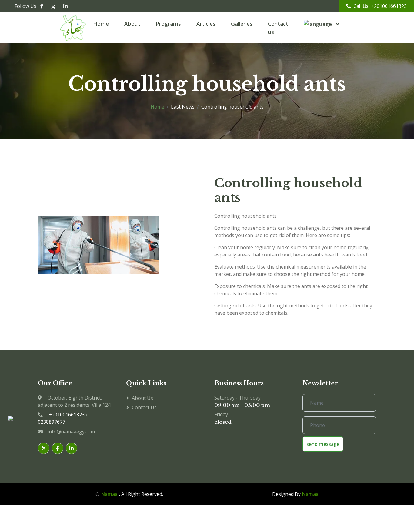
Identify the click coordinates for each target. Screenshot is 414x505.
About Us (142, 398)
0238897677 (51, 422)
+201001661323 (389, 6)
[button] (319, 24)
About (132, 23)
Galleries (241, 23)
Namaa (109, 494)
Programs (168, 23)
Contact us (278, 27)
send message (322, 444)
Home (101, 23)
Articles (205, 23)
